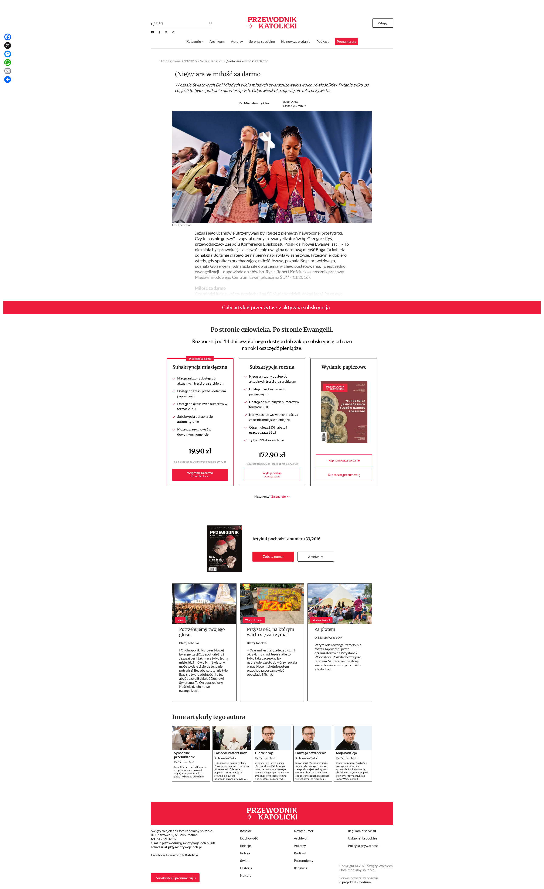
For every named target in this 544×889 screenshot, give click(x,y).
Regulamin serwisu (362, 831)
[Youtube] (152, 32)
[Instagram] (173, 32)
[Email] (7, 71)
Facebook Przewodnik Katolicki (175, 855)
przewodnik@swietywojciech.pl (186, 843)
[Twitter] (166, 32)
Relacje (245, 846)
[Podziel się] (7, 79)
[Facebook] (7, 37)
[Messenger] (7, 54)
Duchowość (249, 838)
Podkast (323, 41)
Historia (246, 868)
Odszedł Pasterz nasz (230, 753)
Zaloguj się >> (280, 496)
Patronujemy (303, 860)
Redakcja (300, 868)
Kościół (245, 831)
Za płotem (324, 629)
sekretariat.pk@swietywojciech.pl (176, 847)
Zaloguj (383, 23)
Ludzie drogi (264, 753)
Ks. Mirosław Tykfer (254, 103)
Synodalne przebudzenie (184, 755)
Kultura (245, 875)
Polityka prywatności (363, 846)
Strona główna (170, 61)
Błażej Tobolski (189, 643)
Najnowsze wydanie (295, 41)
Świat (244, 860)
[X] (7, 45)
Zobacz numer (273, 556)
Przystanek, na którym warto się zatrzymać (270, 632)
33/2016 (313, 539)
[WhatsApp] (7, 62)
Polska (245, 853)
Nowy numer (303, 831)
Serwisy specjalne (262, 41)
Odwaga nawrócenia (310, 753)
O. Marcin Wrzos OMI (328, 637)
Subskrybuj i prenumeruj (174, 878)
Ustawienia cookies (362, 838)
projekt (356, 882)
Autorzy (237, 41)
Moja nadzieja (346, 753)
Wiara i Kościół (211, 61)
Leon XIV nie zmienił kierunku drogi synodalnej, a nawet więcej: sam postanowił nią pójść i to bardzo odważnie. (190, 771)
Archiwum (315, 557)
